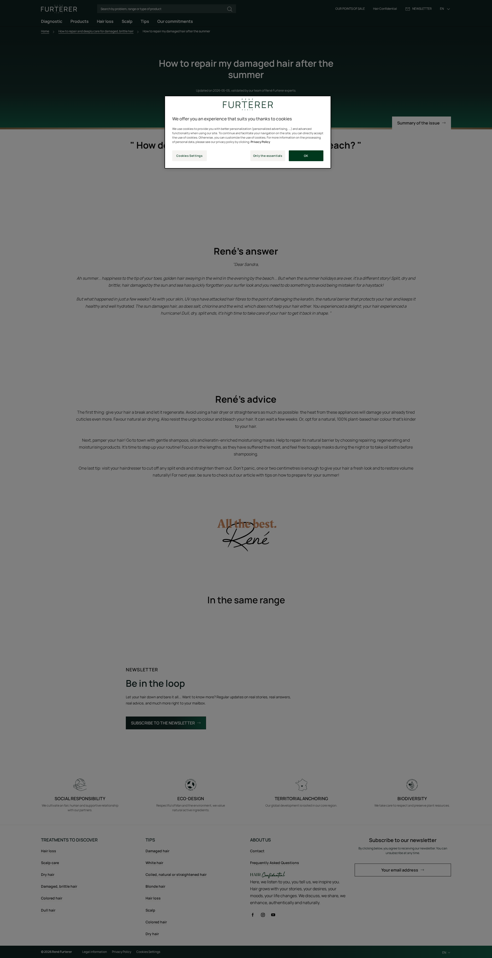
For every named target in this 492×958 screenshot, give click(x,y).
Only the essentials (267, 156)
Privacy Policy (260, 142)
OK (306, 156)
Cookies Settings (189, 156)
